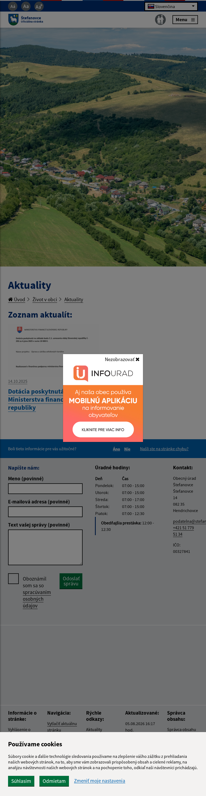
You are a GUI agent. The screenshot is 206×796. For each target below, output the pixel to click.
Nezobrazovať (120, 359)
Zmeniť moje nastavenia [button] (99, 780)
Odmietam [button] (54, 781)
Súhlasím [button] (21, 781)
